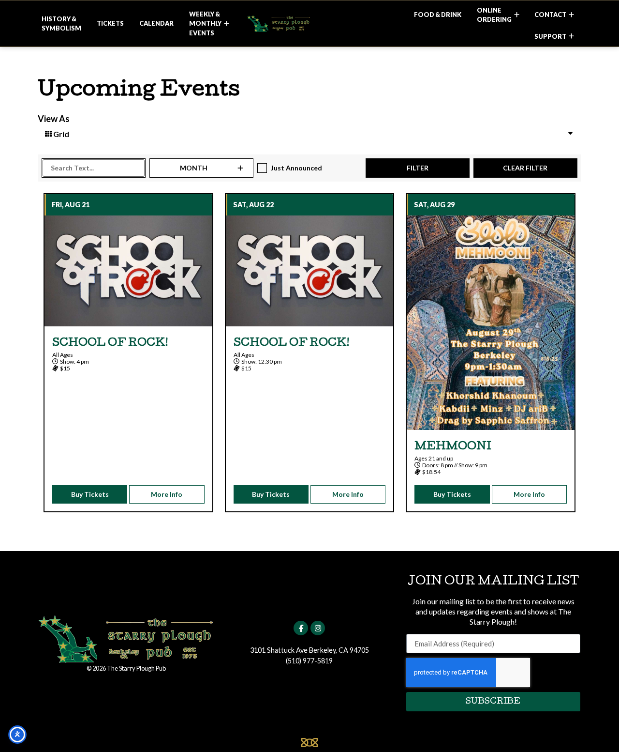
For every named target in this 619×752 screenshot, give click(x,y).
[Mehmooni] (491, 322)
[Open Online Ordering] (516, 14)
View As (54, 118)
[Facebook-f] (301, 628)
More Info (166, 494)
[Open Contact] (571, 14)
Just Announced (296, 168)
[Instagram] (317, 628)
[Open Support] (571, 36)
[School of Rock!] (128, 270)
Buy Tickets (90, 494)
